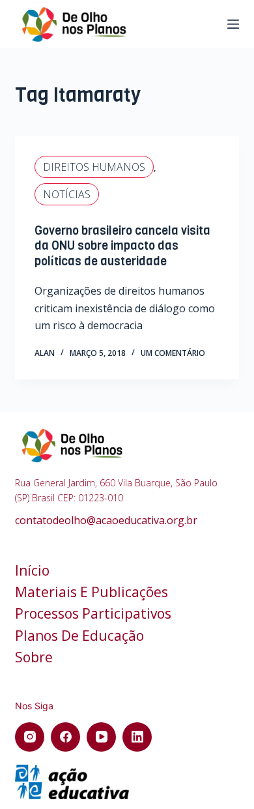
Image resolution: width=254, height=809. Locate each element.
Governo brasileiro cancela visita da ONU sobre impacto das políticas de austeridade (122, 246)
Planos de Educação (79, 636)
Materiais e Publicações (91, 592)
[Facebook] (65, 737)
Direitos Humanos (94, 167)
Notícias (67, 194)
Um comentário (173, 353)
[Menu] (233, 24)
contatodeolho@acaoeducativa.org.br (106, 520)
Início (32, 571)
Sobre (34, 657)
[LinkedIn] (137, 737)
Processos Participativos (93, 614)
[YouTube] (101, 737)
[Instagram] (29, 737)
